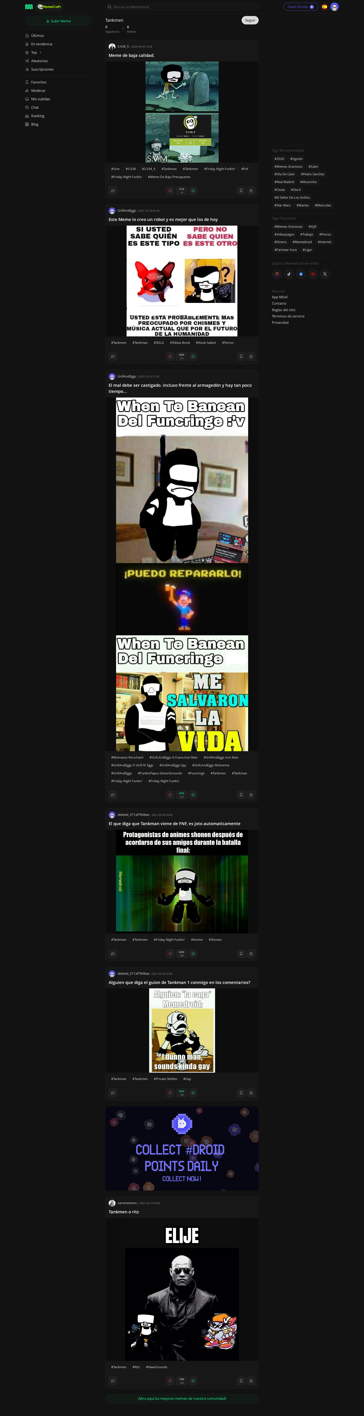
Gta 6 (297, 189)
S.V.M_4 (149, 169)
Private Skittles (166, 1079)
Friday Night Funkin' (220, 169)
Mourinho (309, 182)
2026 (280, 159)
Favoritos (38, 82)
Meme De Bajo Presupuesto (170, 177)
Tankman (170, 169)
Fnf (246, 169)
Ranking (37, 115)
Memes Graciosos (289, 166)
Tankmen (191, 169)
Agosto (297, 159)
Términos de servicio (288, 316)
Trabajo (307, 234)
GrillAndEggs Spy (174, 765)
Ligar (308, 250)
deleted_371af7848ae (133, 814)
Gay (188, 1079)
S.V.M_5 (123, 46)
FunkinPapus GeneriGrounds (161, 773)
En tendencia (41, 43)
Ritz (137, 1367)
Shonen (216, 939)
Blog (34, 124)
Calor (314, 166)
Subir (60, 21)
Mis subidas (40, 98)
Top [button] (34, 52)
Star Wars (283, 205)
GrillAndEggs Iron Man (222, 757)
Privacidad (280, 322)
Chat (35, 107)
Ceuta (281, 189)
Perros (229, 342)
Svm (116, 169)
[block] (251, 190)
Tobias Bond (181, 342)
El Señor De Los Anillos (293, 197)
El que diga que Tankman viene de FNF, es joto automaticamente (175, 823)
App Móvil (280, 297)
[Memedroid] (29, 6)
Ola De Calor (286, 174)
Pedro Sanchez (313, 174)
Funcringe (197, 773)
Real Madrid (285, 182)
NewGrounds (157, 1367)
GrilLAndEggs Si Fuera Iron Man (175, 757)
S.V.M (132, 169)
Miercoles (324, 205)
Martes (304, 205)
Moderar (38, 90)
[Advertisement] (303, 79)
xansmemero (127, 1203)
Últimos (37, 35)
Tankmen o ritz (124, 1212)
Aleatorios (39, 60)
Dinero (281, 242)
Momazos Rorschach (128, 757)
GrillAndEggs (127, 210)
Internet (325, 242)
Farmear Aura (287, 250)
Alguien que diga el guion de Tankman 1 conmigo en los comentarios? (179, 982)
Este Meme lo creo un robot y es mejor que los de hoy (163, 219)
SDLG (160, 342)
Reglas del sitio (284, 310)
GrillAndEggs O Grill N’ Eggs (133, 765)
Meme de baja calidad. (132, 55)
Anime (198, 939)
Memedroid (303, 242)
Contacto (279, 303)
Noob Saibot (207, 342)
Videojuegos (285, 234)
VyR (313, 226)
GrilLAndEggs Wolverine (211, 765)
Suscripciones (42, 69)
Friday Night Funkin (127, 177)
